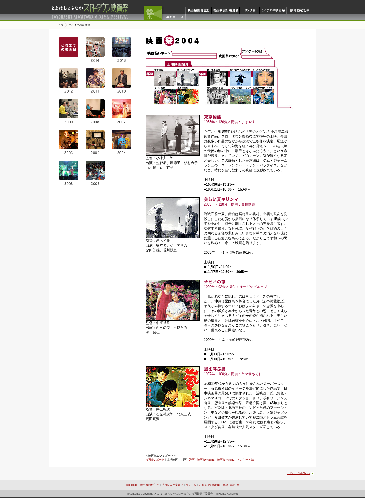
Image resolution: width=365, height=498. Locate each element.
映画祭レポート (155, 459)
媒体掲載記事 (231, 484)
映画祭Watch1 (206, 459)
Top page (132, 484)
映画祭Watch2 (226, 459)
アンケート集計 (246, 459)
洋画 (192, 459)
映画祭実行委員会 (172, 484)
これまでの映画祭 (209, 484)
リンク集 (191, 484)
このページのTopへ (298, 473)
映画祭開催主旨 (149, 484)
